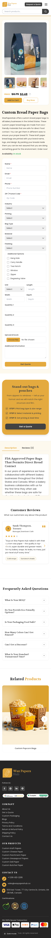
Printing (8, 214)
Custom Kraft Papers (11, 848)
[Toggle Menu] (46, 4)
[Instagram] (10, 788)
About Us (6, 809)
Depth (29, 295)
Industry (8, 204)
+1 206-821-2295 (15, 877)
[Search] (45, 11)
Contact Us (7, 836)
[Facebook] (4, 788)
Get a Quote (25, 426)
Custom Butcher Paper (12, 865)
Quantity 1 (9, 305)
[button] (44, 546)
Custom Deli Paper (10, 862)
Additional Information (15, 346)
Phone (8, 184)
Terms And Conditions (12, 826)
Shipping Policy (9, 833)
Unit (6, 285)
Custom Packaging (10, 816)
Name (8, 164)
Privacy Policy (8, 822)
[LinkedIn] (16, 788)
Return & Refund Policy (12, 829)
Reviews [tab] (28, 448)
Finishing (8, 244)
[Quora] (22, 788)
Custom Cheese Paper (12, 851)
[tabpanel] (25, 475)
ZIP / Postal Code (13, 194)
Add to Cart (13, 100)
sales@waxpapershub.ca (19, 883)
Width (7, 295)
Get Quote (25, 364)
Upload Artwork (11, 335)
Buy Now (31, 100)
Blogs (4, 819)
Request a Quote (33, 4)
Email (8, 174)
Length (29, 285)
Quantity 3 (9, 325)
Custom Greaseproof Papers (15, 858)
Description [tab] (11, 448)
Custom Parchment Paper (14, 855)
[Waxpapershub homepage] (16, 773)
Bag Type (9, 224)
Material (8, 234)
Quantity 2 (9, 315)
